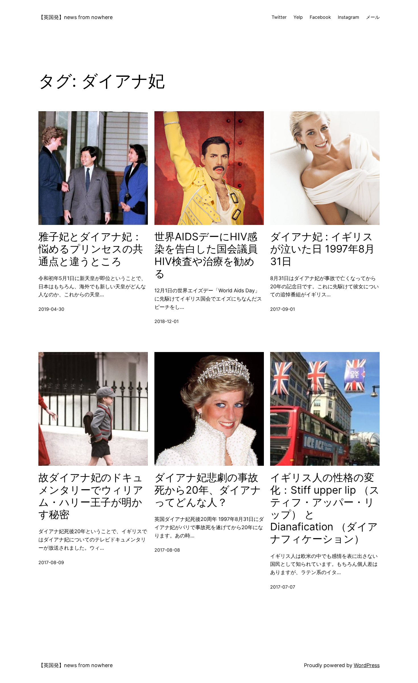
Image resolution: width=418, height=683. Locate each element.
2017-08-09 (51, 562)
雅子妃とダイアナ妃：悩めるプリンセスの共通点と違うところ (90, 249)
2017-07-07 (282, 587)
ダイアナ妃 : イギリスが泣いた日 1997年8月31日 (322, 249)
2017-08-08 (167, 550)
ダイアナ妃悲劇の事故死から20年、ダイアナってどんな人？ (207, 489)
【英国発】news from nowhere (75, 17)
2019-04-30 (51, 309)
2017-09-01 (282, 309)
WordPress (367, 665)
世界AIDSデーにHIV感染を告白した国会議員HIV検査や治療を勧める (206, 255)
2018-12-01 (166, 321)
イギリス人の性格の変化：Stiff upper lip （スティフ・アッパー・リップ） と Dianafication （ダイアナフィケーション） (325, 508)
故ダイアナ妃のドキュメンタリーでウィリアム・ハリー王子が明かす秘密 (90, 496)
